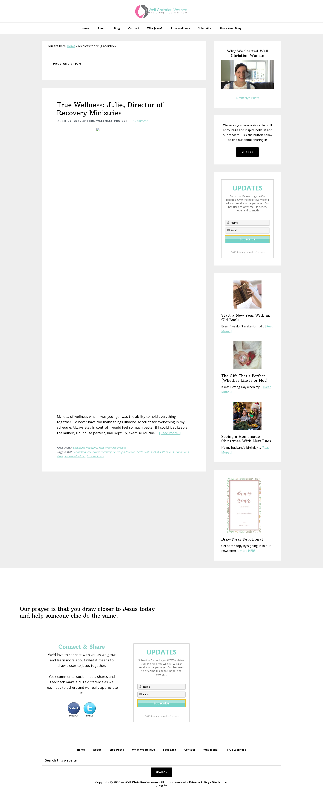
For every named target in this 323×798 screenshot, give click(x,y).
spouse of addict (74, 456)
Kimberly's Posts (247, 98)
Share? (247, 152)
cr (114, 452)
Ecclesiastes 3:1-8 (148, 452)
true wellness (95, 456)
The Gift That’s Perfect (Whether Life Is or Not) (244, 378)
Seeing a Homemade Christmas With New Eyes (246, 438)
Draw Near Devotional (242, 539)
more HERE (248, 551)
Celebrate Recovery (85, 447)
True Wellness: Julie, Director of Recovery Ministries (110, 109)
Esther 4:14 (167, 452)
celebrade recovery (99, 452)
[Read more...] (170, 433)
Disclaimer (220, 782)
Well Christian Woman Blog (161, 11)
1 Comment (140, 121)
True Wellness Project (112, 447)
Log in (162, 785)
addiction (80, 452)
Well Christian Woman (141, 782)
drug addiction (126, 452)
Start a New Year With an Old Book (245, 317)
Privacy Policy (199, 782)
